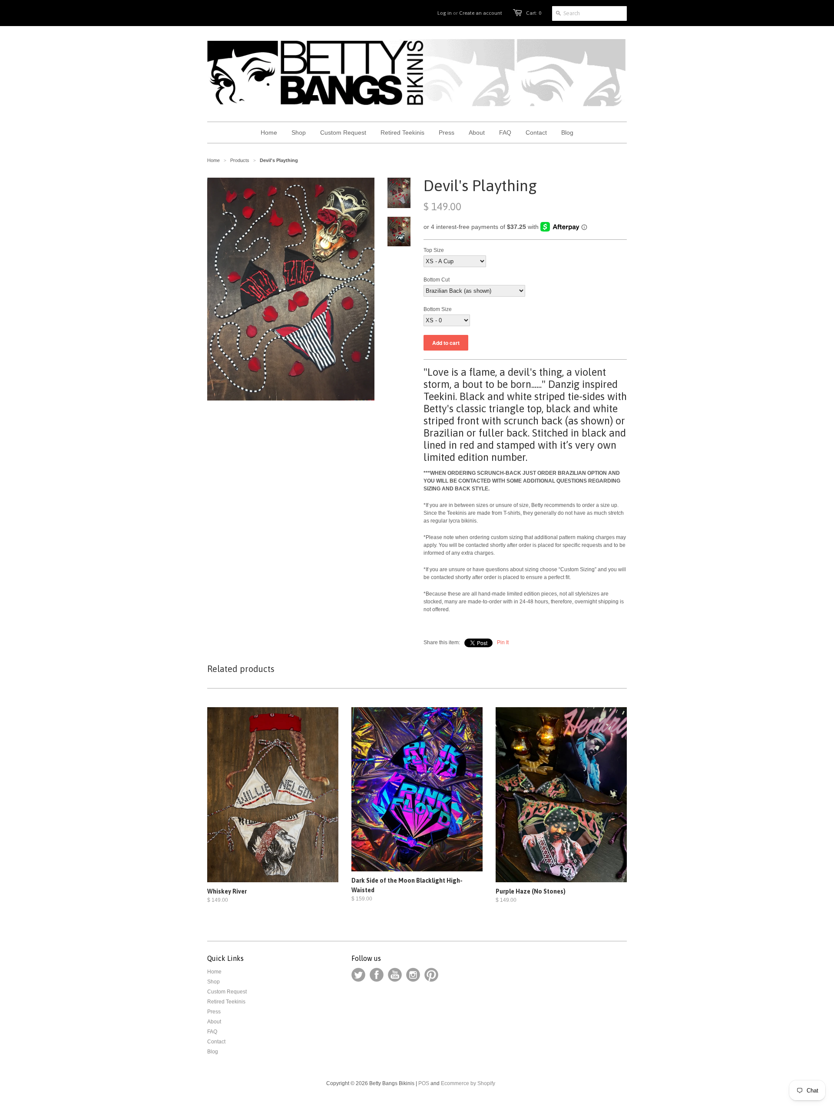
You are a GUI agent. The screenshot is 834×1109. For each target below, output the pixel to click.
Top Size (434, 250)
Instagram (413, 975)
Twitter (358, 975)
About (214, 1022)
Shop (213, 982)
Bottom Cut (437, 280)
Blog (212, 1052)
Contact (216, 1042)
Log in (444, 13)
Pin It (503, 642)
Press (214, 1012)
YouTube (395, 975)
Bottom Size (438, 309)
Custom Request (227, 992)
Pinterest (431, 975)
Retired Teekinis (226, 1002)
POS (423, 1083)
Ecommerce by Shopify (468, 1083)
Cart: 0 (533, 13)
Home (214, 972)
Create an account (480, 13)
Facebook (377, 975)
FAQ (212, 1032)
